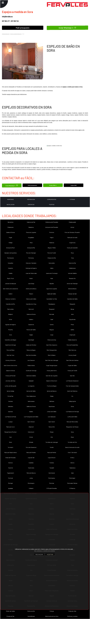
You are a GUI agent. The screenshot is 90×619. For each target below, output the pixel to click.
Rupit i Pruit (10, 278)
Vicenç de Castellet (72, 248)
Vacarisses (52, 406)
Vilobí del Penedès (10, 457)
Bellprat (10, 314)
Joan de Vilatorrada (31, 273)
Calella (10, 273)
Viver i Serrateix (72, 452)
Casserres (31, 324)
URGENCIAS (31, 204)
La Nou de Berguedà (10, 386)
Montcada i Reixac (72, 483)
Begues (52, 329)
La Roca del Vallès (72, 416)
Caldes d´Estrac (10, 232)
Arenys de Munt (10, 248)
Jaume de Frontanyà (51, 273)
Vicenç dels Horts (52, 370)
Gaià (72, 473)
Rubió (31, 278)
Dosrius (10, 462)
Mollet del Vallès (10, 611)
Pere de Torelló (51, 253)
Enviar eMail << (53, 185)
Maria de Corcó (10, 427)
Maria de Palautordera (10, 452)
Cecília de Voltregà (31, 370)
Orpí (10, 437)
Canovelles (52, 263)
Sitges (52, 432)
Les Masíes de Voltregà (72, 411)
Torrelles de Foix (72, 442)
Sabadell (31, 381)
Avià (72, 314)
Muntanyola (10, 258)
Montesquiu (31, 483)
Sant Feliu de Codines (72, 360)
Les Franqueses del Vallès (31, 416)
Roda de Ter (72, 278)
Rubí (51, 278)
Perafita (10, 329)
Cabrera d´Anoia (31, 314)
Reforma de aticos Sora (51, 616)
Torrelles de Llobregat (52, 442)
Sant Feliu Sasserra (51, 345)
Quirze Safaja (10, 391)
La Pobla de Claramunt (72, 381)
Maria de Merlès (51, 452)
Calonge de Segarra (31, 268)
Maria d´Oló (52, 427)
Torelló (52, 447)
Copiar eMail (74, 185)
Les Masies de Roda (10, 416)
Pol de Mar (10, 396)
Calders (31, 319)
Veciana (10, 401)
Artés (10, 319)
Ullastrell (31, 427)
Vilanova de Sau (51, 340)
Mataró (31, 294)
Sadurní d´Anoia (10, 370)
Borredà (51, 314)
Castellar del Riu (10, 304)
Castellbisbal (31, 616)
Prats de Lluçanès (31, 232)
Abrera (72, 462)
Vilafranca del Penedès (51, 222)
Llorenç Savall (72, 355)
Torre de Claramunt (31, 447)
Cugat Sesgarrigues (51, 365)
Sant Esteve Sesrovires (10, 365)
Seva (72, 432)
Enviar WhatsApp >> (66, 27)
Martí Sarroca (72, 350)
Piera (72, 324)
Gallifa (72, 329)
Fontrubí (10, 478)
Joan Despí (31, 283)
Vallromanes (31, 401)
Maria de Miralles (31, 452)
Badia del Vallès (51, 294)
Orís (52, 437)
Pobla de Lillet (72, 611)
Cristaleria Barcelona (5, 33)
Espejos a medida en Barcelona (16, 33)
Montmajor (72, 478)
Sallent (10, 294)
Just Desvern (31, 360)
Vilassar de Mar (51, 258)
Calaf (51, 319)
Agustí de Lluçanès (51, 288)
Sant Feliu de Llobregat (51, 360)
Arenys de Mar (31, 248)
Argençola (72, 335)
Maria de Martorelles (72, 421)
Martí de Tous (10, 355)
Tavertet (10, 468)
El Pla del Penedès (52, 488)
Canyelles (10, 263)
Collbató (31, 488)
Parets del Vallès (31, 329)
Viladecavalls (72, 222)
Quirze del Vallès (31, 391)
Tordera (52, 462)
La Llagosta (31, 386)
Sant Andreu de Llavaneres (10, 288)
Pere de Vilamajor (31, 253)
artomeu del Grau (10, 381)
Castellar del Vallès (72, 299)
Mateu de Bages (31, 350)
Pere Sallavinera (31, 396)
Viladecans (10, 227)
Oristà (31, 437)
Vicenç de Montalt (10, 375)
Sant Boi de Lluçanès (52, 375)
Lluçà (51, 335)
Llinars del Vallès (51, 411)
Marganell (51, 309)
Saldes (31, 411)
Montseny (31, 258)
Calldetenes (72, 268)
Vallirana (51, 401)
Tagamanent (10, 473)
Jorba (31, 478)
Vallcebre (10, 406)
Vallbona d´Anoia (31, 406)
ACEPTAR (50, 554)
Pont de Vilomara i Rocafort (72, 232)
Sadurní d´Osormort (51, 381)
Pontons (51, 232)
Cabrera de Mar (31, 222)
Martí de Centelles (31, 355)
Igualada (10, 488)
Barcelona (10, 222)
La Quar (10, 421)
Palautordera (31, 365)
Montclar (51, 483)
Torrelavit (10, 447)
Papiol (51, 237)
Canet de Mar (72, 263)
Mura (72, 253)
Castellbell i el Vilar (51, 299)
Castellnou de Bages (10, 340)
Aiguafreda (72, 319)
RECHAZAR (39, 554)
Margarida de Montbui (10, 432)
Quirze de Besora (51, 391)
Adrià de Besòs (72, 288)
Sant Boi (72, 375)
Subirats (10, 411)
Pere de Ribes (10, 350)
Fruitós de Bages (51, 386)
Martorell (31, 309)
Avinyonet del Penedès (51, 227)
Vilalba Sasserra (72, 340)
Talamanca (72, 468)
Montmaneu (51, 478)
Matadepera (51, 304)
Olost (10, 442)
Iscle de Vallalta (72, 273)
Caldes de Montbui (31, 345)
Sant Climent (31, 421)
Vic (72, 396)
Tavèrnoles (31, 468)
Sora (10, 335)
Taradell (52, 468)
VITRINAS (72, 199)
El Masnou (72, 488)
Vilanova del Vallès (31, 299)
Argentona (72, 242)
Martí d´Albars (51, 355)
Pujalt (10, 237)
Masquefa (72, 304)
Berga (72, 309)
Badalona (31, 227)
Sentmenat (52, 473)
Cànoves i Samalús (31, 263)
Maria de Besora (31, 473)
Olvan (72, 437)
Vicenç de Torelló (72, 370)
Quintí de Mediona (72, 391)
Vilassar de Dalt (72, 294)
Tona (72, 258)
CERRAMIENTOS (51, 199)
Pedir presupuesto (22, 28)
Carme (52, 324)
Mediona (51, 242)
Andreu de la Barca (31, 288)
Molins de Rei (31, 611)
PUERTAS (51, 204)
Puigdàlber (31, 237)
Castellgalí (31, 340)
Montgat (10, 483)
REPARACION (31, 199)
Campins (10, 268)
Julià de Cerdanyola (10, 283)
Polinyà (52, 611)
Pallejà (10, 242)
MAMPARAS (10, 199)
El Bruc (72, 457)
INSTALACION (10, 204)
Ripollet (52, 283)
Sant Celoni (52, 421)
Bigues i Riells (52, 248)
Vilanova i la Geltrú (10, 299)
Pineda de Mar (10, 616)
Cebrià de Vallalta (31, 375)
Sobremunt (31, 432)
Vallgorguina (72, 401)
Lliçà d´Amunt (51, 457)
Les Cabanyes (52, 416)
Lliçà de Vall (31, 457)
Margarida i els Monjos (72, 427)
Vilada (51, 396)
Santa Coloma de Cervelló (72, 447)
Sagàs (31, 335)
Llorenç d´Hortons (10, 360)
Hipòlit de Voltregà (10, 345)
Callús (51, 268)
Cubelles (31, 462)
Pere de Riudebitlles (72, 345)
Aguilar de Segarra (10, 324)
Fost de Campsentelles (72, 386)
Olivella (31, 442)
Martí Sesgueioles (52, 350)
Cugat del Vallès (72, 365)
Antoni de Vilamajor (72, 283)
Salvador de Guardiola (10, 253)
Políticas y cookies (72, 616)
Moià (31, 242)
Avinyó (72, 227)
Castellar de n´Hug (31, 304)
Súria (72, 406)
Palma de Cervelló (72, 237)
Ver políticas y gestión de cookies (44, 551)
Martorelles (10, 309)
